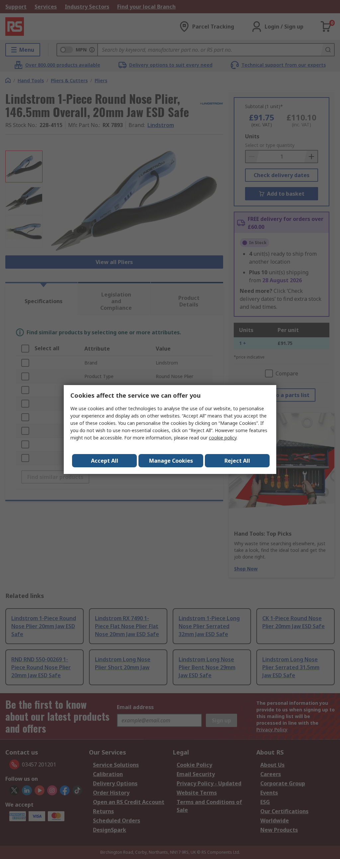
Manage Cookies (171, 460)
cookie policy (222, 437)
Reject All (237, 460)
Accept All (104, 460)
